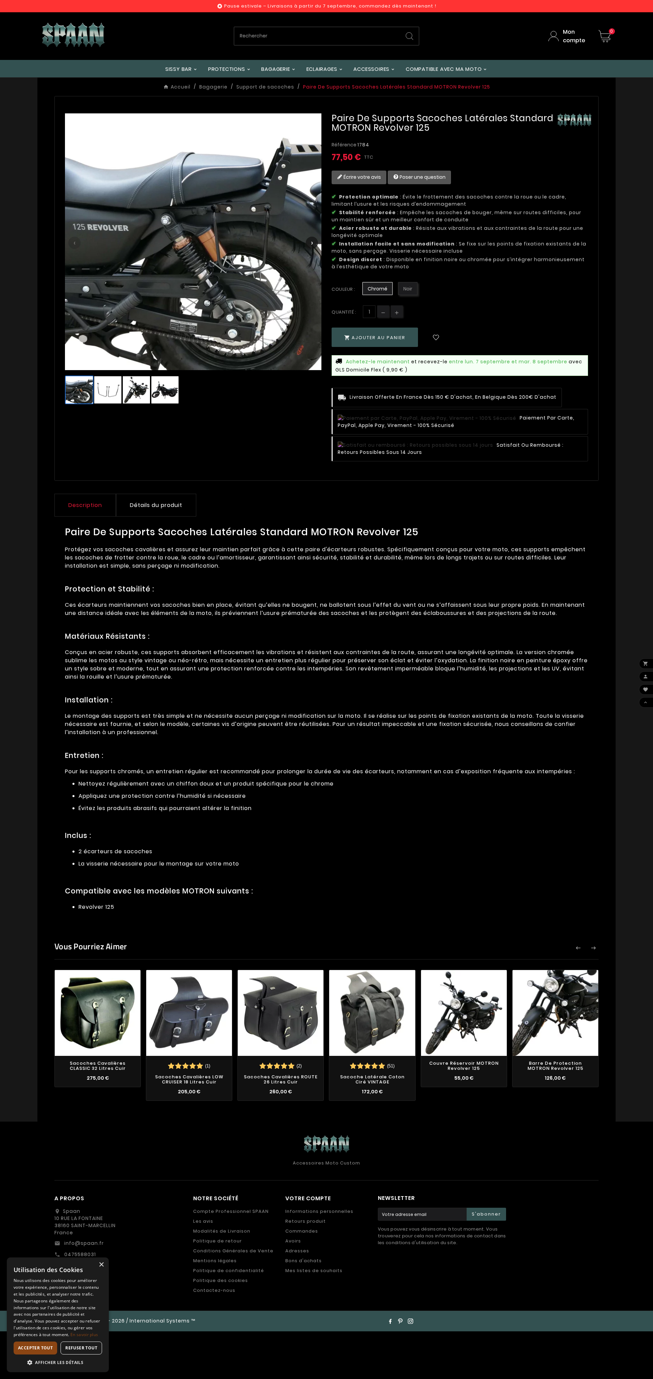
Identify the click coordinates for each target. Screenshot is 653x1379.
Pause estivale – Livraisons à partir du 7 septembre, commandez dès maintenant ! (330, 6)
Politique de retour (217, 1241)
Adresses (297, 1251)
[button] (58, 1362)
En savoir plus (84, 1334)
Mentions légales (215, 1260)
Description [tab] (85, 505)
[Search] (409, 36)
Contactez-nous (214, 1290)
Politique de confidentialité (228, 1270)
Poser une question (422, 177)
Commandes (301, 1231)
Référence (344, 144)
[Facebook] (390, 1321)
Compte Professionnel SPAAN (231, 1211)
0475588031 (79, 1254)
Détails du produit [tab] (156, 505)
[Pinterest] (400, 1321)
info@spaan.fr (83, 1243)
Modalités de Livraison (221, 1231)
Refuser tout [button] (81, 1348)
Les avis (203, 1221)
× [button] (101, 1264)
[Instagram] (410, 1321)
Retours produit (305, 1221)
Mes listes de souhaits (313, 1270)
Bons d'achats (303, 1260)
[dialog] (58, 1314)
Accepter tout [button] (35, 1348)
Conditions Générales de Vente (233, 1251)
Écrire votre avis (361, 177)
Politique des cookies (220, 1280)
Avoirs (293, 1241)
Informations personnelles (319, 1211)
